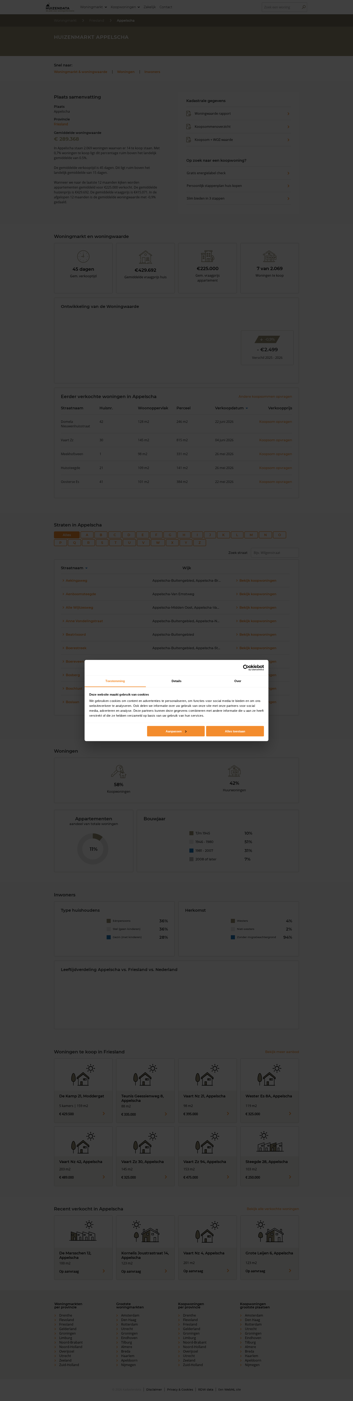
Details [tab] (177, 681)
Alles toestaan (235, 731)
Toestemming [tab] (115, 681)
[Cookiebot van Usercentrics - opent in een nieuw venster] (246, 668)
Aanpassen (174, 731)
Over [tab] (237, 681)
